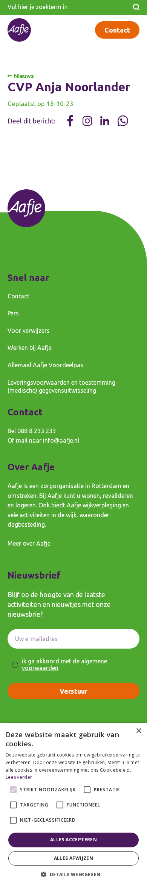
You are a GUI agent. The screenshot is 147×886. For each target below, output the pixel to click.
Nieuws (24, 76)
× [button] (138, 731)
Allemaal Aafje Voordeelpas (45, 365)
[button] (73, 873)
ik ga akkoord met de (64, 664)
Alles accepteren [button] (73, 839)
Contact (117, 30)
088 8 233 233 (36, 430)
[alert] (73, 804)
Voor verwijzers (29, 330)
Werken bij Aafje (30, 347)
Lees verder (19, 777)
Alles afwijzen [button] (73, 858)
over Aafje (37, 543)
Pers (13, 313)
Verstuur (73, 691)
